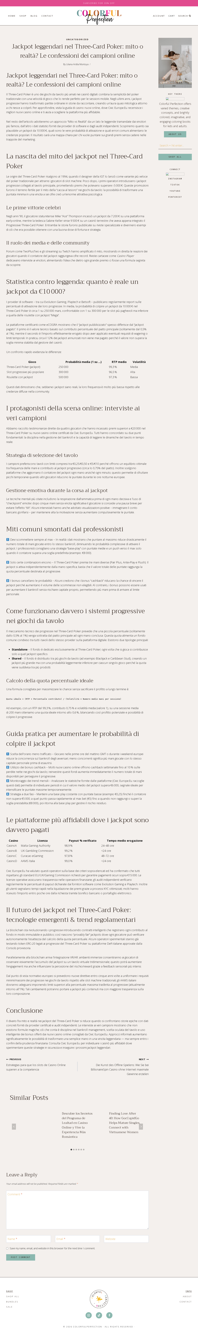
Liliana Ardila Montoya (77, 64)
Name (12, 1239)
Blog (34, 15)
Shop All (12, 1296)
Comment (15, 1194)
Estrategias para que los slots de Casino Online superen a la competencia (36, 1064)
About (187, 1296)
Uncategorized (77, 39)
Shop (22, 15)
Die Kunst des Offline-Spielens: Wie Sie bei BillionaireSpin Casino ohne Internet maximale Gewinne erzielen (120, 1067)
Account (159, 15)
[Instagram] (89, 1315)
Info (189, 1291)
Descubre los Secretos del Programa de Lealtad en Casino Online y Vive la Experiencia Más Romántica (77, 1125)
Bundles (12, 1301)
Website (110, 1239)
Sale (9, 1306)
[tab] (71, 1149)
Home (11, 15)
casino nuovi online (88, 108)
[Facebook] (109, 1315)
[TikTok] (99, 1315)
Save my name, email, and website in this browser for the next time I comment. (52, 1248)
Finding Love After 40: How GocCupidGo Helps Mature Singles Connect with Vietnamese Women (124, 1123)
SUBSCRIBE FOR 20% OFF (99, 3)
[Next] (141, 1127)
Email (60, 1239)
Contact (47, 15)
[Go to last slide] (14, 1127)
